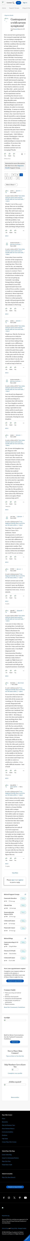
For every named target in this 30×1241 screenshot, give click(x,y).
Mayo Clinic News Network (8, 1177)
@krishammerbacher (15, 244)
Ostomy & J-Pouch (9, 951)
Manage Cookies (22, 1228)
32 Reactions (7, 158)
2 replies (7, 603)
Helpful (9, 155)
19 (13, 174)
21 (21, 174)
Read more (15, 1042)
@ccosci (19, 569)
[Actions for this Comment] (23, 230)
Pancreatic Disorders (10, 898)
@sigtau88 (19, 610)
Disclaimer (4, 1135)
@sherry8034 (13, 786)
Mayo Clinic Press (6, 1161)
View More (15, 873)
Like (5, 155)
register (20, 880)
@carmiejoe (21, 682)
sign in (14, 880)
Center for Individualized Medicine (10, 1158)
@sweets (18, 190)
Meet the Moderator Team (8, 1125)
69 (17, 178)
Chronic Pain (8, 905)
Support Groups (14, 8)
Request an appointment (15, 981)
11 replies (7, 866)
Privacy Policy (14, 1228)
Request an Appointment (15, 1187)
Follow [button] (23, 898)
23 (10, 178)
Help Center (5, 1138)
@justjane (19, 516)
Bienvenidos (15, 1097)
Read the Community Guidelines (14, 1007)
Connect (9, 3)
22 (6, 178)
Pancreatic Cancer (9, 928)
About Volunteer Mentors (8, 1128)
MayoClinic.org (5, 1215)
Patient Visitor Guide (7, 1164)
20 (17, 174)
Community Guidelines (7, 1132)
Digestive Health (8, 15)
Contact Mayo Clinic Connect (9, 1142)
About (3, 1118)
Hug (14, 155)
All (25, 894)
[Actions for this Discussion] (24, 154)
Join (18, 2)
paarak (18, 29)
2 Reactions (8, 775)
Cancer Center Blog (7, 1154)
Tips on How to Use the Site (15, 1056)
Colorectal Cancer (9, 921)
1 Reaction (7, 506)
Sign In (25, 2)
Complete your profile (15, 1073)
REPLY (6, 236)
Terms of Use (5, 1228)
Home (4, 8)
